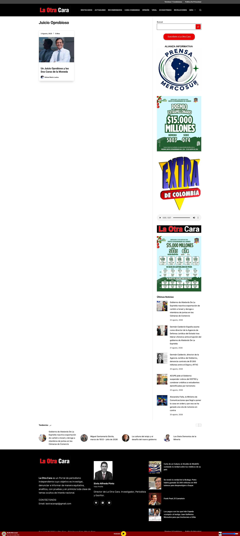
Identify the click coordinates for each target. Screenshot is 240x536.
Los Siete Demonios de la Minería (185, 438)
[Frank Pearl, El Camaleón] (155, 499)
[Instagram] (109, 502)
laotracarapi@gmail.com (58, 503)
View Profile (98, 487)
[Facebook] (96, 502)
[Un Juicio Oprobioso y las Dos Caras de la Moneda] (56, 50)
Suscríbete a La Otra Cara (179, 37)
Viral (154, 10)
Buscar (160, 22)
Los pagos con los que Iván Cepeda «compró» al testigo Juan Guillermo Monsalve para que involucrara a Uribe (180, 514)
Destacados (86, 10)
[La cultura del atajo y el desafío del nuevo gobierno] (125, 438)
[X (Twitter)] (102, 502)
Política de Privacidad (193, 2)
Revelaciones (180, 10)
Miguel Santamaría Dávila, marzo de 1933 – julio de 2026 (104, 438)
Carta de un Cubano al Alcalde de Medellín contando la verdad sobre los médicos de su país (182, 467)
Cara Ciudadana (132, 10)
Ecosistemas (165, 10)
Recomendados (115, 10)
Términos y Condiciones (173, 2)
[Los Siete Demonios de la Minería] (167, 438)
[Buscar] (200, 10)
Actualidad (100, 10)
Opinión (145, 10)
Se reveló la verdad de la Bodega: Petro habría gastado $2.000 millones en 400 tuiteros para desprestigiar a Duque (180, 483)
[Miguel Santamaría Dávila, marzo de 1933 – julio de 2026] (84, 438)
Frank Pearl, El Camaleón (174, 498)
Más (191, 10)
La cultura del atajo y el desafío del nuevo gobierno (144, 438)
